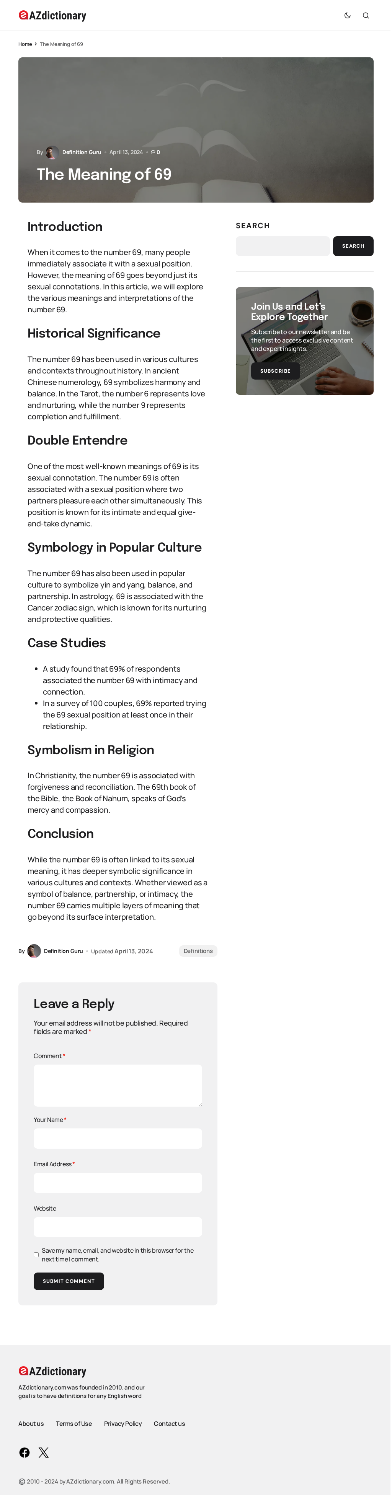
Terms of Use (74, 1423)
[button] (347, 15)
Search (253, 225)
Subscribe (275, 371)
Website (45, 1208)
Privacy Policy (123, 1423)
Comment (49, 1056)
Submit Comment (69, 1281)
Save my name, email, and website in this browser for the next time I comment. (118, 1254)
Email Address (54, 1164)
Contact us (169, 1423)
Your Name (50, 1119)
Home (25, 44)
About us (31, 1423)
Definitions (198, 951)
